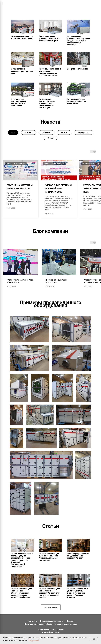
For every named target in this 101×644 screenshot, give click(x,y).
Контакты (32, 621)
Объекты (46, 132)
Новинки (28, 132)
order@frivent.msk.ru (50, 632)
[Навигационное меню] (4, 4)
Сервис (70, 621)
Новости (50, 122)
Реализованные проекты (51, 621)
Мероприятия (84, 132)
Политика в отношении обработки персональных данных (50, 624)
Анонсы (64, 132)
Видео (50, 138)
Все (13, 132)
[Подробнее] (34, 640)
